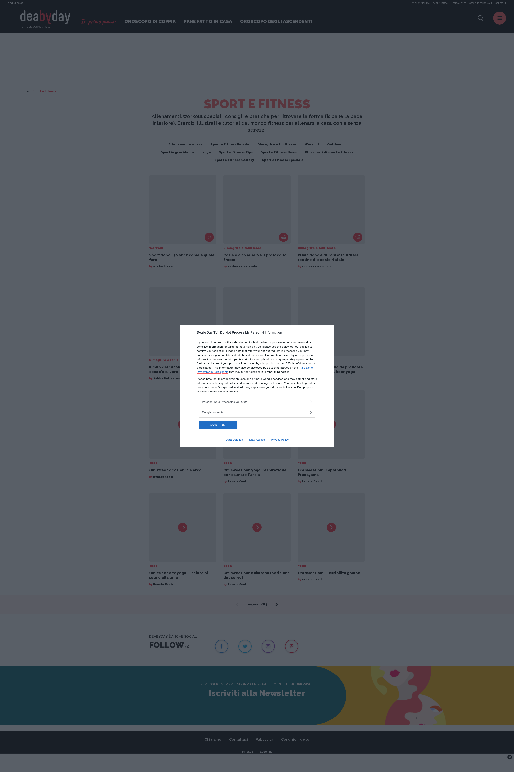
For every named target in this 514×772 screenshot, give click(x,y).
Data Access (257, 439)
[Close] (326, 333)
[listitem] (257, 402)
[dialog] (257, 386)
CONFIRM (218, 424)
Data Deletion (234, 439)
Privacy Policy (280, 439)
